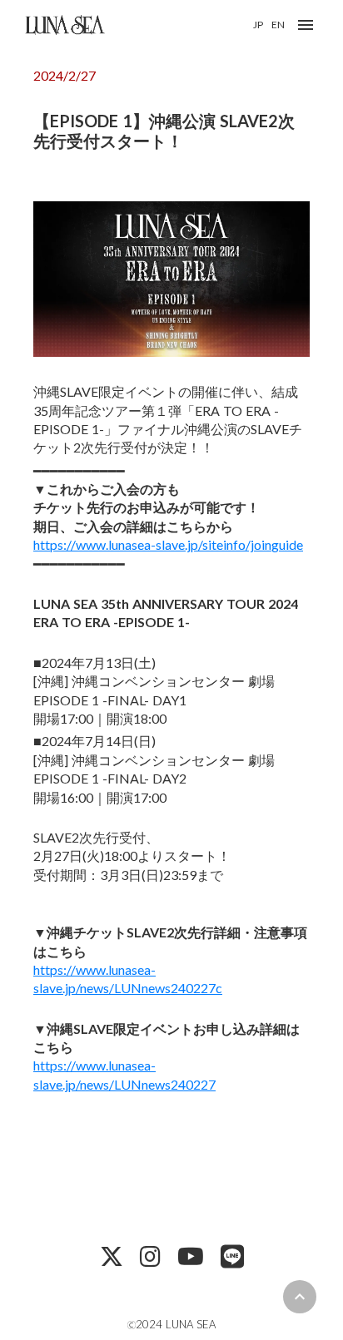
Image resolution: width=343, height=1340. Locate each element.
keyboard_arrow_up (300, 1297)
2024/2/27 (64, 75)
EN (278, 24)
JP (258, 24)
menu (306, 25)
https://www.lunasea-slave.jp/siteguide (168, 544)
